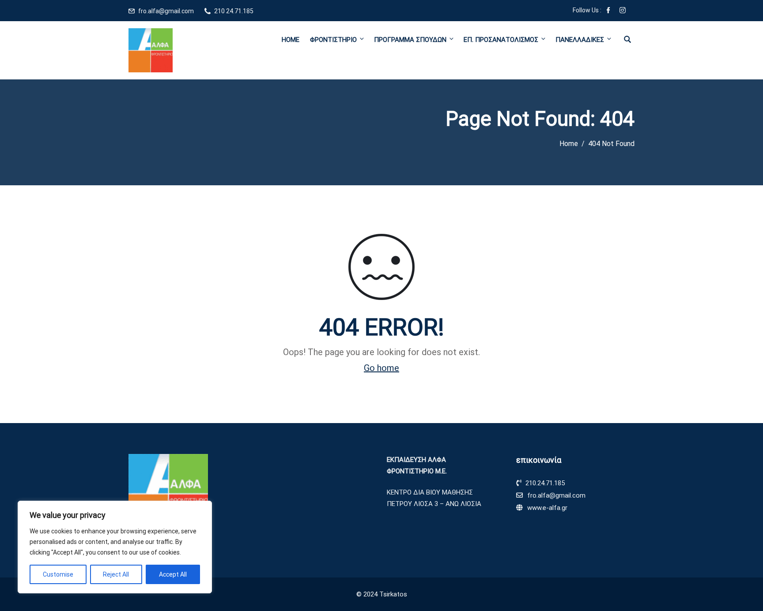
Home (290, 40)
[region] (115, 547)
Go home (381, 368)
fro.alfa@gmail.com (166, 11)
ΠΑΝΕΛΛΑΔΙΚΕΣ (579, 40)
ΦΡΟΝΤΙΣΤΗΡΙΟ (333, 40)
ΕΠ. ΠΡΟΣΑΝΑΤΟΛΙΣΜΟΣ (501, 40)
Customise (58, 574)
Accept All (173, 574)
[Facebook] (608, 11)
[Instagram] (622, 11)
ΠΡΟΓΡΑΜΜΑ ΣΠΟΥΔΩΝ (410, 40)
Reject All (116, 574)
